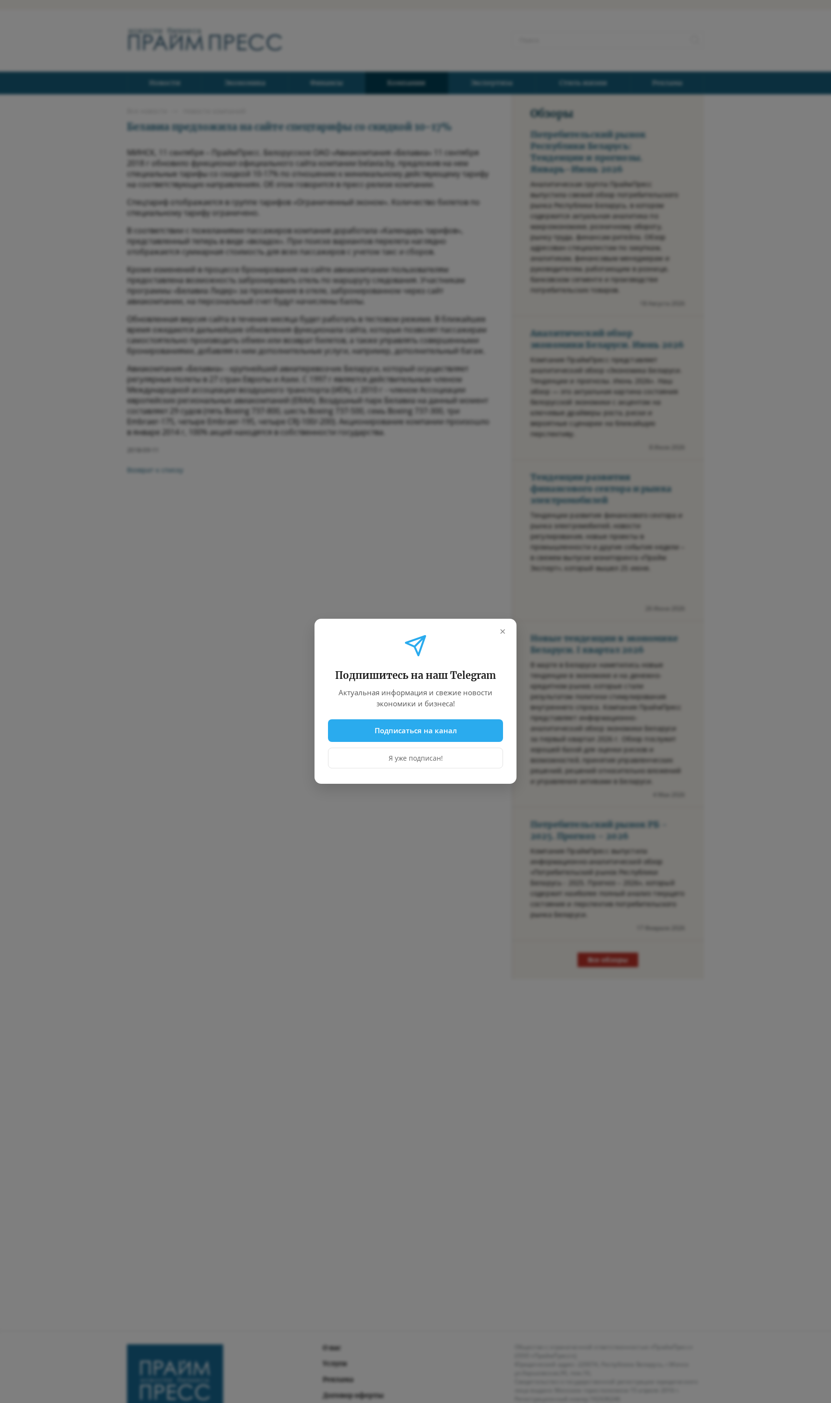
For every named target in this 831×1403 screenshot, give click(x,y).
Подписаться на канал (416, 730)
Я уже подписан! (416, 758)
